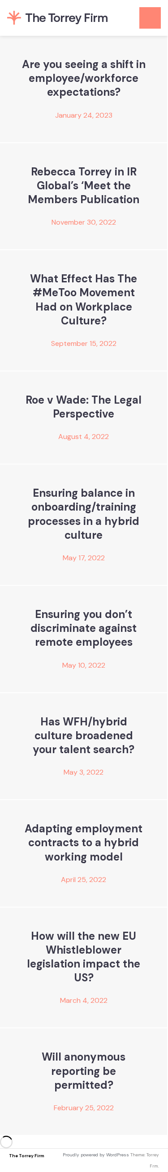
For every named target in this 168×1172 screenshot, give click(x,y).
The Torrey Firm (26, 1156)
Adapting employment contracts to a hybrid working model (83, 842)
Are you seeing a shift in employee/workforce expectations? (84, 78)
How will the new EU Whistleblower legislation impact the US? (83, 957)
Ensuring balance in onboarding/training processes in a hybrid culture (83, 514)
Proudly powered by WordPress (96, 1155)
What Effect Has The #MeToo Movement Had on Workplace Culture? (83, 300)
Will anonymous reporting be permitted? (83, 1070)
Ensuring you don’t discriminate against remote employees (83, 628)
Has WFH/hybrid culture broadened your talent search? (83, 735)
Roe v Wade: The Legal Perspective (84, 407)
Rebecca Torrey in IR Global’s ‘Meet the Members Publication (83, 185)
